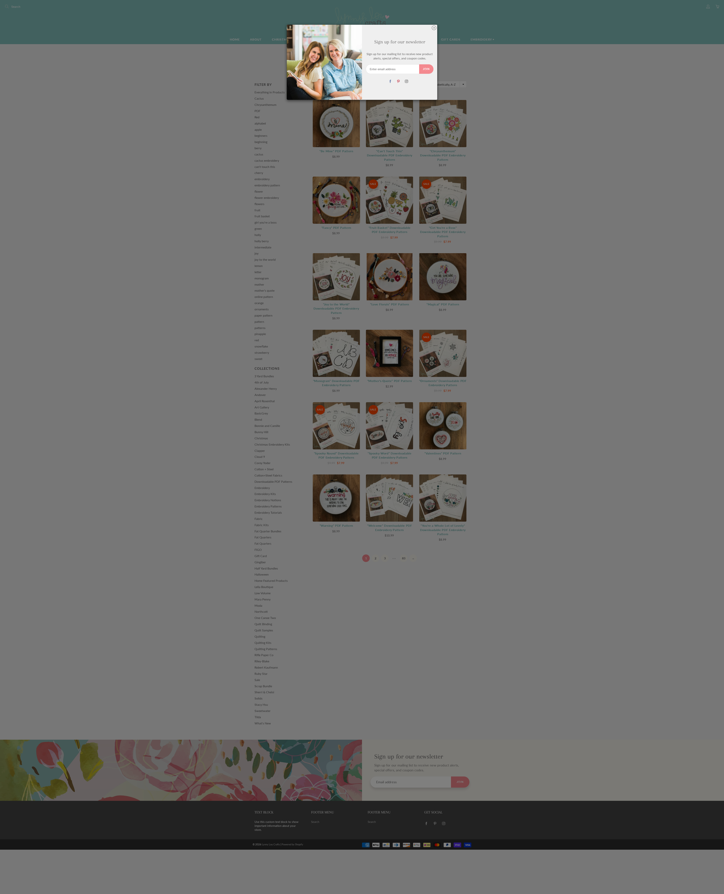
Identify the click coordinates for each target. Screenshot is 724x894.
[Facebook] (390, 81)
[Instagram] (406, 81)
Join (426, 69)
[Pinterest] (398, 81)
